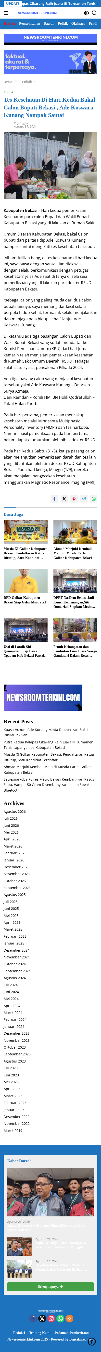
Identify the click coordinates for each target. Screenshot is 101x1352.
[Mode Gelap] (86, 13)
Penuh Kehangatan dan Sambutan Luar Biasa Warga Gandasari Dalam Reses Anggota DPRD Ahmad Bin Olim (75, 651)
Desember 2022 (16, 1116)
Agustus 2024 (15, 978)
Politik (8, 92)
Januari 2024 (14, 1026)
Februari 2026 (15, 853)
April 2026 (12, 839)
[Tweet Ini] (64, 499)
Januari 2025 (14, 943)
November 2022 (17, 1123)
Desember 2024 (16, 950)
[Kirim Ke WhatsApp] (93, 499)
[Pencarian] (94, 13)
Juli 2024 (11, 985)
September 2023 (17, 1054)
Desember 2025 (16, 867)
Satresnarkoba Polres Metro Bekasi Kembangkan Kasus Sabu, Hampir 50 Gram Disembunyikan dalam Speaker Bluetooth (49, 785)
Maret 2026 (13, 846)
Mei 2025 (11, 915)
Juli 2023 (11, 1068)
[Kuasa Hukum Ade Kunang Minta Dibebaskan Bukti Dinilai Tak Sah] (50, 1192)
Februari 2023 (15, 1102)
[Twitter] (42, 1319)
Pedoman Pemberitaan (72, 1333)
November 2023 (17, 1040)
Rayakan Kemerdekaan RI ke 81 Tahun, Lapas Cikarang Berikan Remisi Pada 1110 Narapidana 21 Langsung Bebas (60, 1267)
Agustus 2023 (15, 1061)
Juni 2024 (11, 991)
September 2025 (17, 887)
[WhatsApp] (60, 1319)
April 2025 (12, 922)
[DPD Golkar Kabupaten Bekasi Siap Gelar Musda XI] (26, 581)
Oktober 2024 (15, 964)
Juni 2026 (11, 825)
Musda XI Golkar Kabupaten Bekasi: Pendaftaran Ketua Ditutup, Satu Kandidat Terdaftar (26, 553)
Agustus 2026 (15, 811)
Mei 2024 (11, 998)
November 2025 (17, 873)
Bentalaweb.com (81, 1339)
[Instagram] (51, 1319)
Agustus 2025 (15, 894)
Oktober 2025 (15, 881)
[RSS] (69, 1319)
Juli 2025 (11, 901)
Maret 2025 (13, 929)
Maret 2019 (13, 1130)
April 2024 (12, 1005)
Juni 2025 (11, 908)
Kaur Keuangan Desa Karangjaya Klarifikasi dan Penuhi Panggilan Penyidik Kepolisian (61, 1245)
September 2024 (17, 971)
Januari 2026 (14, 860)
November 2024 (17, 957)
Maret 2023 (13, 1096)
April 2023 (12, 1088)
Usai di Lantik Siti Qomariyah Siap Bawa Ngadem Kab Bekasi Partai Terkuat (24, 651)
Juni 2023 (11, 1075)
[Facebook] (33, 1319)
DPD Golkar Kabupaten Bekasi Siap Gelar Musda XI (25, 600)
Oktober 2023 (15, 1047)
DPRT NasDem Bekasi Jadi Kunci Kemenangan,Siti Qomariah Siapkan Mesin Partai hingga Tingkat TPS (73, 602)
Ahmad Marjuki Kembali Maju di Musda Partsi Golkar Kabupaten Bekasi (72, 553)
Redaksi (19, 1333)
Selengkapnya (49, 1286)
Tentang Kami (39, 1333)
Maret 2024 (13, 1012)
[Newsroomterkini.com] (37, 13)
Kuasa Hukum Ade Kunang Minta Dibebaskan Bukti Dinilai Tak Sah (47, 1228)
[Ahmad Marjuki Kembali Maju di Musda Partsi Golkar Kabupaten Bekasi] (75, 532)
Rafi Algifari (21, 123)
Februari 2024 (15, 1019)
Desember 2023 (16, 1033)
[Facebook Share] (54, 499)
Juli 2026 (11, 818)
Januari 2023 (14, 1109)
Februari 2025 (15, 936)
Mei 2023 (11, 1082)
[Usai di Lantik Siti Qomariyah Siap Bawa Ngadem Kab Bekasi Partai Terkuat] (26, 630)
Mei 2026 (11, 832)
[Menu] (7, 13)
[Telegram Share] (84, 499)
